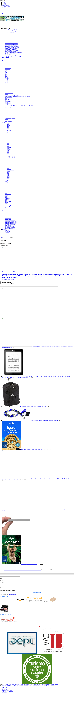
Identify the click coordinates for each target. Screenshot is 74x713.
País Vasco (6, 207)
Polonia (8, 153)
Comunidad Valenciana (8, 201)
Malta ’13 (6, 100)
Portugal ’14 (6, 94)
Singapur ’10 (6, 104)
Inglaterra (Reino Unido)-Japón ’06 (10, 118)
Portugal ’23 (6, 76)
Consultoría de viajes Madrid (9, 59)
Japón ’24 (6, 73)
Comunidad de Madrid (8, 205)
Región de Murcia (7, 208)
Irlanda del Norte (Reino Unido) (13, 159)
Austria (8, 127)
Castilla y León (7, 199)
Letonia (8, 146)
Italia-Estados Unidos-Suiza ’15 (9, 93)
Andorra (8, 126)
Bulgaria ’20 (6, 82)
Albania (8, 124)
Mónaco (8, 151)
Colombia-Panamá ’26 (8, 68)
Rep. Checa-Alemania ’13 (8, 97)
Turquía (8, 179)
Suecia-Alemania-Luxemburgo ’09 (9, 108)
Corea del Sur (9, 169)
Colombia (8, 184)
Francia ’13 (6, 98)
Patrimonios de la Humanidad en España (10, 223)
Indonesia (8, 171)
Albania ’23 (6, 74)
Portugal (8, 154)
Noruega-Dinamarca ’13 (8, 99)
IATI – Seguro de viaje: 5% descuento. (10, 53)
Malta (8, 150)
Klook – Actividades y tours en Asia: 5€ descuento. (12, 50)
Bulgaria (8, 129)
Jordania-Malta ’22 (7, 78)
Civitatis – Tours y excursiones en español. (10, 31)
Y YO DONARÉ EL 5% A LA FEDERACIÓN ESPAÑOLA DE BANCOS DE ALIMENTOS (22, 570)
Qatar (8, 175)
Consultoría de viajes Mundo (9, 58)
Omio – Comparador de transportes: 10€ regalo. (11, 55)
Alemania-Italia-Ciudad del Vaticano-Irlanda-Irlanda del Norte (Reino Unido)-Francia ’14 (17, 96)
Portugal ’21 (6, 81)
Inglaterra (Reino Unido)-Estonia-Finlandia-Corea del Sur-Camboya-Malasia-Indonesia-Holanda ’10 (19, 105)
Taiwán (8, 178)
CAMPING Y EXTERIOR (8, 234)
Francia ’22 (6, 77)
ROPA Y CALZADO (7, 231)
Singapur (8, 176)
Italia (7, 145)
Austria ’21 (6, 80)
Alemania (8, 125)
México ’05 (6, 120)
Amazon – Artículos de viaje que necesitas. (10, 51)
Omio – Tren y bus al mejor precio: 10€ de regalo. (12, 47)
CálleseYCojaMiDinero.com (34, 685)
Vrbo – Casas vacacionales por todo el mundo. (11, 43)
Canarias (6, 196)
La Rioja (6, 204)
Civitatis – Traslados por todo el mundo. (10, 49)
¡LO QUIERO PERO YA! (10, 279)
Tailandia (8, 177)
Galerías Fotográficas (8, 219)
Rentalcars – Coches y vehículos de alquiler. (11, 33)
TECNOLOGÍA (7, 232)
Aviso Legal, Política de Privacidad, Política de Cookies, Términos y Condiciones (35, 684)
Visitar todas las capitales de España (10, 224)
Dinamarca (8, 132)
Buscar (12, 283)
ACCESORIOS (7, 230)
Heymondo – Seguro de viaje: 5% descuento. (11, 29)
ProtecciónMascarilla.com (44, 685)
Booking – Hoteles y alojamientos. (9, 30)
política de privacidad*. (13, 587)
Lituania (8, 148)
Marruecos (8, 182)
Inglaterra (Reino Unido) (12, 158)
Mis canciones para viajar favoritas (10, 220)
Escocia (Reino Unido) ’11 (8, 103)
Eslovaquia (8, 133)
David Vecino (17, 684)
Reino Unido (8, 155)
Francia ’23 (6, 75)
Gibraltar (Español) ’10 (8, 107)
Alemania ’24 (6, 72)
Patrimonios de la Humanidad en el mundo (11, 222)
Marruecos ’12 (7, 102)
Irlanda (8, 143)
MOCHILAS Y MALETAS (8, 233)
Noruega (8, 152)
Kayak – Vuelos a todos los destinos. (10, 32)
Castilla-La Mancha (7, 198)
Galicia (6, 203)
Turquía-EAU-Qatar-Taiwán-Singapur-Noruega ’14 (12, 95)
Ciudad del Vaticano (10, 130)
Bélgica (8, 128)
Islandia (8, 144)
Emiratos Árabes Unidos (10, 170)
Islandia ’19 (6, 83)
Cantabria (6, 197)
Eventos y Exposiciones (8, 225)
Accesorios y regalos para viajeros (9, 226)
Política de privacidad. (13, 594)
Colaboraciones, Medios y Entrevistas (10, 228)
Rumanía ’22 (6, 79)
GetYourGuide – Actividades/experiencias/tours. (11, 44)
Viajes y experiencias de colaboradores (10, 227)
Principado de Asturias (8, 194)
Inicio (1, 237)
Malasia (8, 174)
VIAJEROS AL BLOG (10, 684)
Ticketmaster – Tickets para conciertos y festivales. (12, 54)
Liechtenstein (9, 147)
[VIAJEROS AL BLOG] (12, 20)
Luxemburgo (9, 149)
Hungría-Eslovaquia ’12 (8, 101)
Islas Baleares (6, 195)
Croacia (8, 131)
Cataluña (6, 200)
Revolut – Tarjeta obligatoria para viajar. (10, 34)
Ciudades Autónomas (7, 209)
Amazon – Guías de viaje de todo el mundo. (11, 45)
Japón (8, 172)
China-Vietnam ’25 (7, 69)
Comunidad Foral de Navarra (9, 206)
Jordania (8, 173)
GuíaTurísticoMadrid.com (6, 685)
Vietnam (8, 180)
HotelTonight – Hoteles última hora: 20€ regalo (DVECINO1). (13, 52)
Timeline (56, 684)
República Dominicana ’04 (8, 121)
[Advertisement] (21, 24)
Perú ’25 (6, 70)
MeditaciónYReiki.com (54, 685)
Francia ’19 (6, 84)
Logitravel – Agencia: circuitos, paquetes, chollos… (12, 46)
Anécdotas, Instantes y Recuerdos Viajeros (10, 221)
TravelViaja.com (15, 685)
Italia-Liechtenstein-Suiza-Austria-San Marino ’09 (12, 109)
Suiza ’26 (6, 71)
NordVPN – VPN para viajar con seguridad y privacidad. (13, 56)
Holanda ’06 (6, 119)
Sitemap (52, 684)
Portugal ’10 (6, 106)
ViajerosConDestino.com (23, 685)
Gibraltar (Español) (12, 157)
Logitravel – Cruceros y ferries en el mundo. (11, 48)
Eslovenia (8, 134)
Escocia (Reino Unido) (12, 156)
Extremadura (6, 202)
